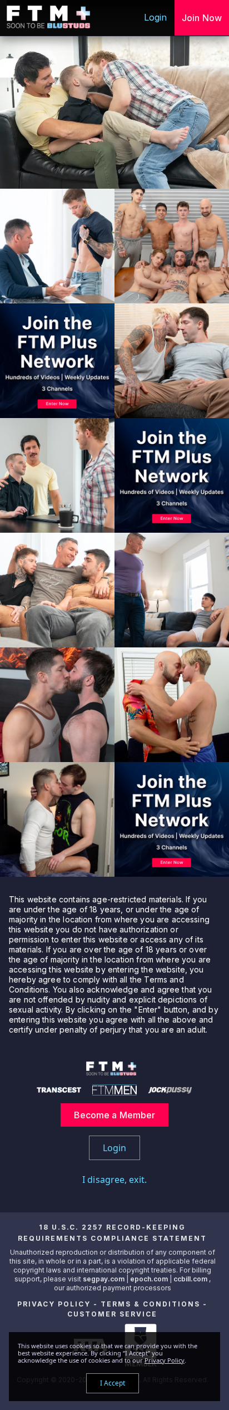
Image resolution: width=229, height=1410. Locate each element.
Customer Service (112, 1314)
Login (155, 17)
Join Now (202, 17)
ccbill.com (190, 1279)
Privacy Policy (54, 1304)
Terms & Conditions (150, 1304)
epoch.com (149, 1279)
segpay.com (104, 1279)
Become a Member (115, 1115)
